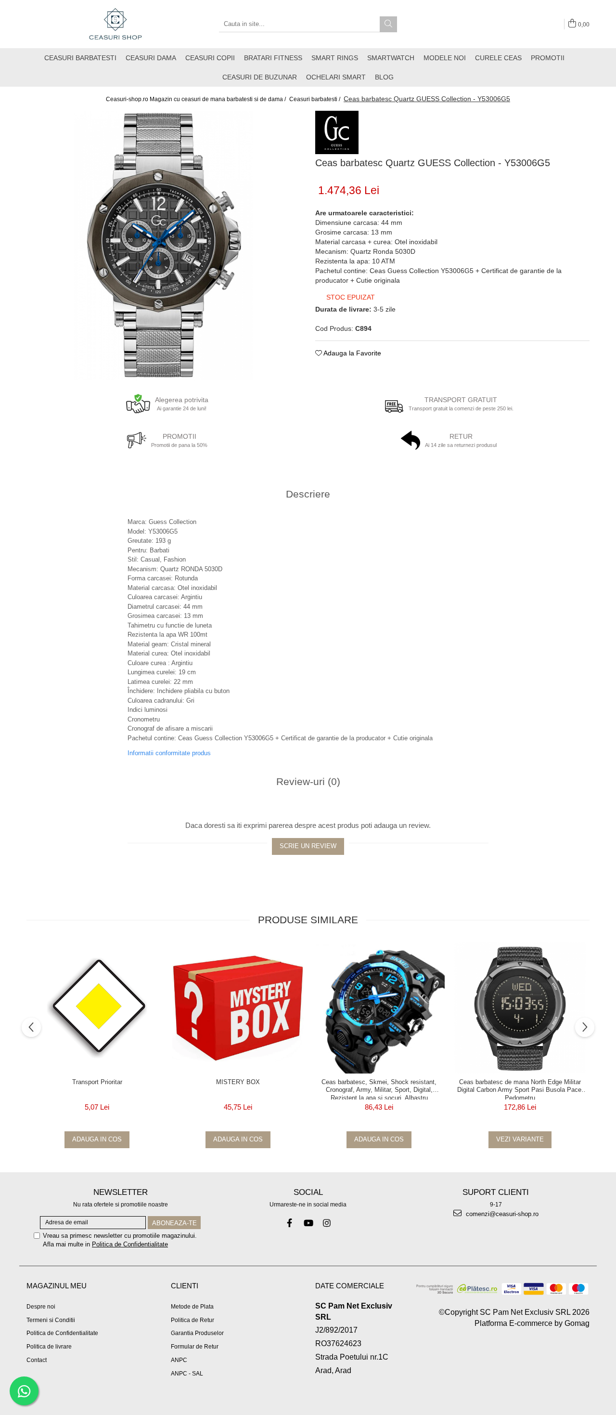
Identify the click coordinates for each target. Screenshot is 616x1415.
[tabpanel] (163, 245)
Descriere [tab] (308, 493)
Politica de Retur (192, 1320)
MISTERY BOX (238, 1082)
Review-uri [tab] (308, 781)
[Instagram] (327, 1223)
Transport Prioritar (97, 1082)
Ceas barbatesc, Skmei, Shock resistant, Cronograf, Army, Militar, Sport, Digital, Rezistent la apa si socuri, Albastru (378, 1089)
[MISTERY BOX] (238, 1008)
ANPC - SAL (187, 1373)
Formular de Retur (194, 1346)
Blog (384, 77)
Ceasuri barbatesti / (315, 99)
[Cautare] (388, 24)
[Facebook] (289, 1223)
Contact (36, 1360)
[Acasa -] (115, 24)
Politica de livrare (49, 1346)
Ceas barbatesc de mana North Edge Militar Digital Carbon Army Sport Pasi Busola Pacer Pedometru (520, 1089)
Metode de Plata (192, 1306)
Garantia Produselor (197, 1333)
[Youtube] (308, 1223)
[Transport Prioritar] (97, 1008)
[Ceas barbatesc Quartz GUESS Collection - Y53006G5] (163, 245)
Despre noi (40, 1306)
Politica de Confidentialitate (130, 1244)
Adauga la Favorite (351, 353)
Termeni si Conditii (50, 1320)
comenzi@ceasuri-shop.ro (501, 1214)
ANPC (179, 1360)
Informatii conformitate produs (169, 753)
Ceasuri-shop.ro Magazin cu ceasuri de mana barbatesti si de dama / (196, 99)
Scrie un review (308, 846)
